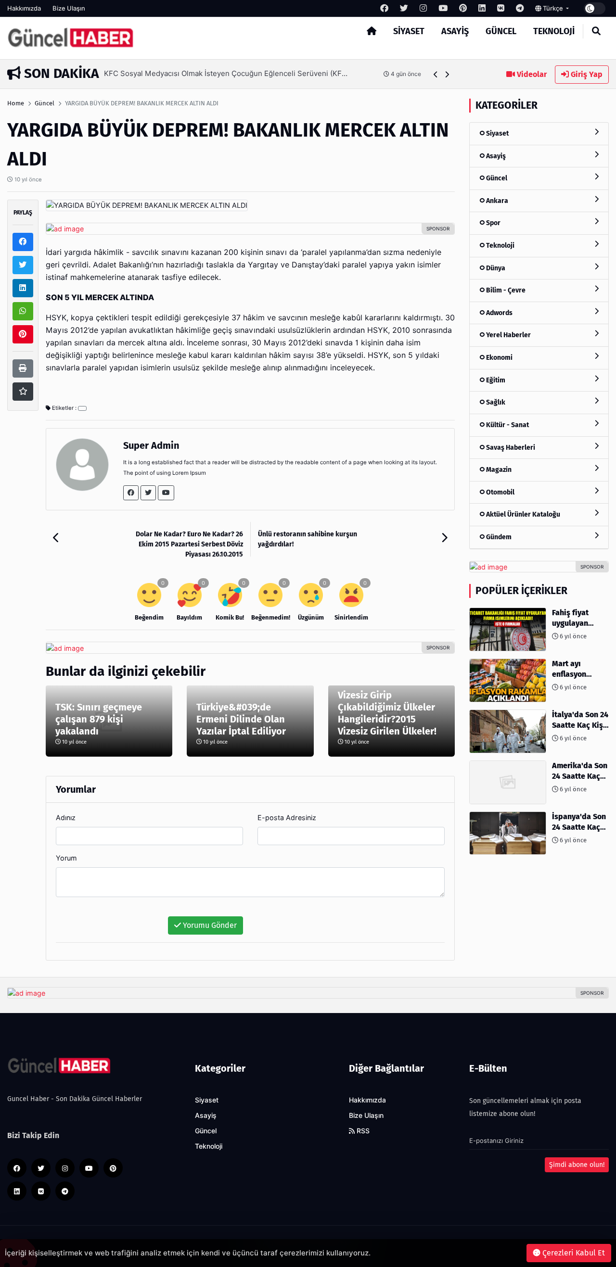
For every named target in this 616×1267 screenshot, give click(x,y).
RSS (362, 1131)
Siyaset (408, 31)
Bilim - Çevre (505, 290)
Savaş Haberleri (510, 447)
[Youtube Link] (166, 492)
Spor (492, 223)
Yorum (66, 858)
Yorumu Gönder (209, 925)
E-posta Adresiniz (286, 817)
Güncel (501, 31)
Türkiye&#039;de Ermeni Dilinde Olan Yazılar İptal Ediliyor (241, 719)
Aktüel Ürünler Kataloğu (522, 514)
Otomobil (499, 492)
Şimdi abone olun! (576, 1165)
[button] (436, 74)
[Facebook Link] (131, 492)
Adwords (499, 313)
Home (15, 103)
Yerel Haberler (508, 335)
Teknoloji (554, 31)
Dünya (495, 268)
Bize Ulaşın (68, 8)
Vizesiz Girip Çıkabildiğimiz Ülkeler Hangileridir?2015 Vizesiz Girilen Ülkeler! (387, 713)
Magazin (498, 470)
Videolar (531, 74)
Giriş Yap (586, 74)
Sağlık (495, 402)
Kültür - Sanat (507, 425)
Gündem (498, 537)
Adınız (66, 817)
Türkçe (553, 8)
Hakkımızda (24, 8)
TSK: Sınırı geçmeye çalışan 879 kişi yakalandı (98, 719)
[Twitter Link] (148, 492)
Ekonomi (499, 358)
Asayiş (455, 31)
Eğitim (495, 380)
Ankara (496, 201)
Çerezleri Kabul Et (572, 1252)
